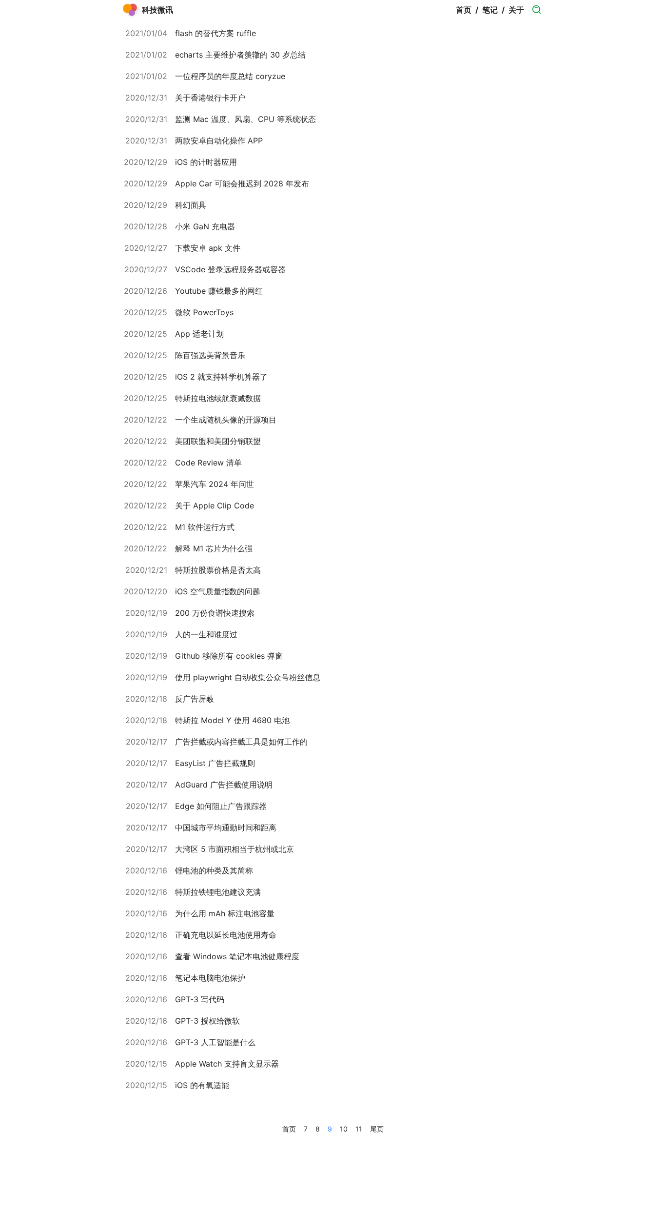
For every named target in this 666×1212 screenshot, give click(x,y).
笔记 (490, 10)
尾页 (377, 1129)
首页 (463, 10)
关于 (516, 10)
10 (344, 1129)
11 (358, 1129)
